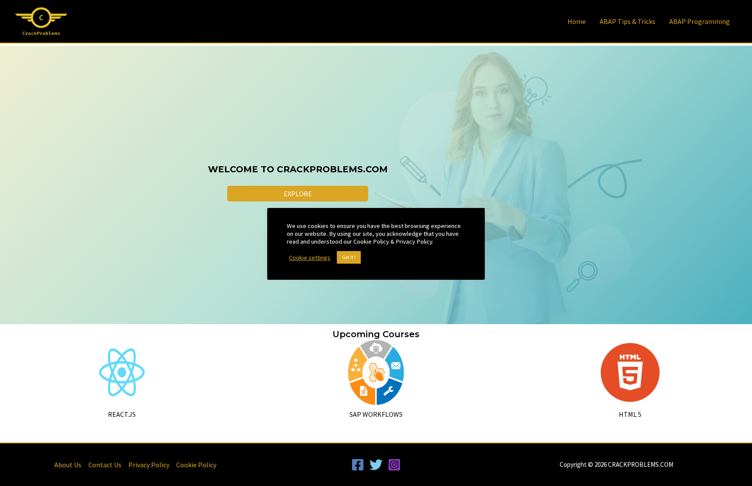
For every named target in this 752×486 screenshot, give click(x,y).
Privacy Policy (148, 464)
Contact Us (104, 464)
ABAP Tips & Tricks (627, 21)
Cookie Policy (196, 464)
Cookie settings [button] (309, 257)
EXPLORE (298, 193)
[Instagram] (394, 464)
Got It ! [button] (349, 257)
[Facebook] (357, 464)
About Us (67, 464)
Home (576, 21)
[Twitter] (376, 464)
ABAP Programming (699, 21)
